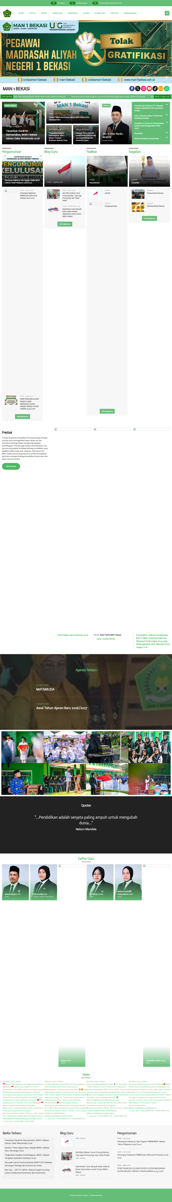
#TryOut (152, 1103)
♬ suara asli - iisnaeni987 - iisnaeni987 (18, 1121)
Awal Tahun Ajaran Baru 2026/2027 (61, 708)
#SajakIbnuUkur (98, 1111)
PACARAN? (139, 133)
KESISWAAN (73, 13)
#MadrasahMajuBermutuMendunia (28, 1119)
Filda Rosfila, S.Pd (12, 894)
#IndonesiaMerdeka (19, 1116)
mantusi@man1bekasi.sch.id (110, 3)
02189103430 (81, 3)
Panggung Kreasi (111, 206)
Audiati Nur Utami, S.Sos (127, 1060)
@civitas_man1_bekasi (12, 1081)
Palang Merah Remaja (155, 193)
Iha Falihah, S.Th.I (68, 894)
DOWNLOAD (99, 13)
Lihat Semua (11, 466)
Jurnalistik (135, 183)
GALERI (86, 13)
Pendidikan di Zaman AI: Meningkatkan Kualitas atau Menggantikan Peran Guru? (149, 125)
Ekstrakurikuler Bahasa (155, 206)
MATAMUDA (45, 689)
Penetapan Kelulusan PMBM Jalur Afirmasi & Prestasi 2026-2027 (28, 195)
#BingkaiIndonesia (35, 1116)
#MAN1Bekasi (8, 1119)
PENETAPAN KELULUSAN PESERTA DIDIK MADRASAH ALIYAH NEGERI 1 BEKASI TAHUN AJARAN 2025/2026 (29, 404)
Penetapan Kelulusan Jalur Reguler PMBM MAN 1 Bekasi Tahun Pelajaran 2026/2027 (22, 181)
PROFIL (44, 13)
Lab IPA (107, 193)
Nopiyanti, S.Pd (152, 894)
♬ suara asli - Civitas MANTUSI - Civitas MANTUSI (65, 1119)
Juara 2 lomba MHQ (106, 639)
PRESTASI (115, 13)
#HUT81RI (7, 1116)
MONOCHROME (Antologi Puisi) (147, 139)
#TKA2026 (144, 1103)
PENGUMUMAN (130, 13)
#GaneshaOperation (137, 1105)
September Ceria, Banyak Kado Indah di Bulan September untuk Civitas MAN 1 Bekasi (92, 1169)
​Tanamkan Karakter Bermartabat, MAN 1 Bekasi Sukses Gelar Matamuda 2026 (23, 134)
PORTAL (32, 13)
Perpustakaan (94, 183)
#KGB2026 (49, 1113)
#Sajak (89, 1111)
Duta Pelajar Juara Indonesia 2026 (72, 635)
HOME (21, 13)
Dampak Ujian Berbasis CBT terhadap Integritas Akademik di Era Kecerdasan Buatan (149, 108)
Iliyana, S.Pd (37, 1060)
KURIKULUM (57, 13)
